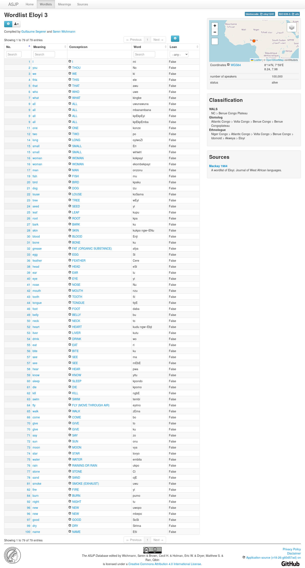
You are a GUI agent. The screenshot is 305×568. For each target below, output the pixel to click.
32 (28, 248)
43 (28, 296)
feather (37, 260)
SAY (74, 435)
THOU (76, 67)
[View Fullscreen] (215, 41)
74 (28, 453)
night (36, 501)
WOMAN (77, 158)
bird (35, 182)
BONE (75, 242)
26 (28, 218)
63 (28, 399)
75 (28, 459)
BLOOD (76, 236)
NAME (76, 532)
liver (35, 333)
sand (36, 477)
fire (35, 489)
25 (28, 212)
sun (35, 441)
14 (28, 140)
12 (28, 134)
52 (28, 327)
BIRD (75, 182)
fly (34, 405)
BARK (75, 224)
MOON (76, 447)
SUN (74, 441)
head (36, 266)
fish (35, 176)
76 (28, 465)
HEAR (75, 369)
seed (36, 206)
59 (28, 375)
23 (28, 200)
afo (297, 14)
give (35, 423)
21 (28, 188)
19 (28, 176)
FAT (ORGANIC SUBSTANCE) (91, 248)
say (35, 435)
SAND (75, 477)
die (35, 387)
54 (28, 339)
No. (8, 47)
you (35, 67)
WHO (75, 92)
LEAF (75, 212)
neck (36, 321)
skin (35, 230)
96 (28, 507)
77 (28, 471)
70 (28, 423)
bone (36, 242)
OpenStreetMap (275, 60)
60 (28, 381)
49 (28, 315)
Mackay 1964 (218, 166)
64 (28, 405)
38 (28, 266)
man (35, 170)
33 (28, 254)
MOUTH (77, 290)
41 (28, 284)
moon (36, 447)
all (34, 104)
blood (36, 236)
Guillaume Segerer (33, 31)
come (36, 417)
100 (27, 532)
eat (35, 345)
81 (28, 483)
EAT (74, 345)
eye (35, 278)
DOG (75, 188)
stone (36, 471)
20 (28, 182)
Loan (173, 47)
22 (28, 194)
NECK (75, 321)
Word (137, 47)
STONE (76, 471)
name (36, 532)
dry (35, 526)
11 (28, 128)
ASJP (13, 4)
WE (74, 73)
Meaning (39, 47)
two (35, 134)
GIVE (75, 423)
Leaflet (257, 60)
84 (28, 495)
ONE (74, 128)
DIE (74, 387)
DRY (74, 526)
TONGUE (77, 303)
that (35, 86)
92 (28, 501)
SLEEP (76, 381)
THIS (75, 80)
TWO (75, 134)
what (36, 98)
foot (35, 309)
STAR (75, 453)
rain (35, 465)
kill (34, 393)
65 (28, 411)
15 (28, 146)
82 (28, 489)
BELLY (76, 315)
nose (36, 284)
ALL (74, 104)
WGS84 (235, 65)
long (35, 140)
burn (36, 495)
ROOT (76, 218)
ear (35, 272)
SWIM (75, 399)
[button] (254, 41)
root (35, 218)
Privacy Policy (292, 549)
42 (28, 290)
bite (35, 351)
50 (28, 321)
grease (37, 248)
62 (28, 393)
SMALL (76, 146)
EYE (74, 278)
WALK (75, 411)
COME (76, 417)
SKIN (75, 230)
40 (28, 278)
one (35, 128)
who (35, 92)
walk (35, 411)
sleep (36, 381)
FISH (75, 176)
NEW (75, 507)
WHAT (76, 98)
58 (28, 369)
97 (28, 519)
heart (36, 327)
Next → (158, 39)
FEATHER (78, 260)
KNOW (76, 375)
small (36, 146)
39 (28, 272)
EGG (75, 254)
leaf (35, 212)
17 (28, 170)
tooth (36, 296)
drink (36, 339)
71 (28, 435)
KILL (74, 393)
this (35, 80)
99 (28, 526)
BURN (75, 495)
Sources (82, 4)
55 (28, 345)
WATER (76, 459)
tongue (37, 303)
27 (28, 224)
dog (35, 188)
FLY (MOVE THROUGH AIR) (90, 405)
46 (28, 309)
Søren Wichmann (64, 31)
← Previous (134, 39)
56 (28, 351)
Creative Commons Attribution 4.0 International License (164, 564)
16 (28, 158)
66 (28, 417)
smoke (37, 483)
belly (36, 315)
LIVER (76, 333)
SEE (74, 357)
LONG (75, 140)
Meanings (64, 4)
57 (28, 357)
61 (28, 387)
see (35, 357)
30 (28, 236)
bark (35, 224)
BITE (75, 351)
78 (28, 477)
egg (35, 254)
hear (36, 369)
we (34, 73)
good (36, 519)
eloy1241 (268, 14)
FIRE (75, 489)
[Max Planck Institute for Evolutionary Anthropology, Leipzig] (12, 555)
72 (28, 441)
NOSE (75, 284)
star (35, 453)
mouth (37, 290)
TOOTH (76, 296)
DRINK (76, 339)
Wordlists (46, 4)
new (35, 507)
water (36, 459)
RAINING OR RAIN (84, 465)
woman (37, 158)
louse (36, 194)
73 (28, 447)
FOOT (75, 309)
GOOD (76, 519)
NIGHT (76, 501)
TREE (75, 200)
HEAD (75, 266)
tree (35, 200)
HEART (76, 327)
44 (28, 303)
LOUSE (76, 194)
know (36, 375)
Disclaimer (294, 553)
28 (28, 230)
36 (28, 260)
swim (36, 399)
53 (28, 333)
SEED (75, 206)
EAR (74, 272)
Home (30, 4)
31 (28, 242)
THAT (75, 86)
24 (28, 206)
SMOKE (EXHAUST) (85, 483)
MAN (75, 170)
